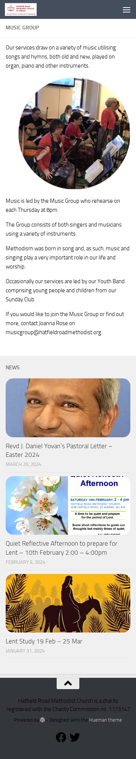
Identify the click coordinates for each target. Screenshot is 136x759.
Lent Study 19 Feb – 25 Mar (44, 641)
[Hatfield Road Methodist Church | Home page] (26, 9)
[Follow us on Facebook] (61, 737)
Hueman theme (105, 720)
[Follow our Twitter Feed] (75, 737)
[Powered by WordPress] (42, 719)
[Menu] (126, 9)
